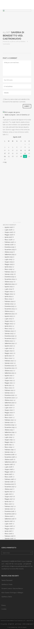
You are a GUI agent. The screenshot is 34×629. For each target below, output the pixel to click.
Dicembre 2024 (9, 276)
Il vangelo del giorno (13, 112)
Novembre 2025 (10, 249)
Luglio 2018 (8, 467)
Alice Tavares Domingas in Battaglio (12, 592)
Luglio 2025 (8, 259)
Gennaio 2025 (9, 274)
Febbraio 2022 (9, 360)
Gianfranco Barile (6, 596)
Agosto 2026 (9, 227)
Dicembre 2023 (9, 306)
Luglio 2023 (8, 318)
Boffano (23, 41)
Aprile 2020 (8, 415)
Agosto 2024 (9, 286)
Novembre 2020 (10, 398)
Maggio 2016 (9, 528)
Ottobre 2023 (9, 311)
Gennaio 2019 (9, 452)
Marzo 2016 (8, 533)
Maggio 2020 (9, 412)
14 (21, 150)
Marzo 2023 (8, 328)
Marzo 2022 (8, 358)
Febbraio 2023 (9, 331)
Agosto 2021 (8, 375)
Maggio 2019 (9, 442)
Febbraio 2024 (9, 301)
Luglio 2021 (8, 378)
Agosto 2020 (9, 405)
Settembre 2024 (9, 284)
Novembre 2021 (9, 368)
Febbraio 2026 (9, 242)
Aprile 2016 (8, 531)
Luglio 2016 (8, 523)
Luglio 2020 (8, 407)
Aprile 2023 (8, 326)
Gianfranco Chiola (6, 584)
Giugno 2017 (8, 496)
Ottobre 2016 (9, 516)
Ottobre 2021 (9, 370)
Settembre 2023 (9, 314)
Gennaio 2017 (9, 509)
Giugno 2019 (8, 440)
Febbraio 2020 (9, 420)
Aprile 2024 (8, 296)
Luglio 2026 (8, 230)
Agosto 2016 (8, 521)
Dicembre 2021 (9, 365)
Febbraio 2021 (9, 390)
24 (5, 156)
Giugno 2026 (9, 232)
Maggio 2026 (9, 235)
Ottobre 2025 (9, 252)
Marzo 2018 (8, 477)
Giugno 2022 (9, 351)
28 (21, 156)
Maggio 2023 (9, 323)
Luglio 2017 (8, 494)
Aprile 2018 (8, 474)
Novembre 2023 (10, 309)
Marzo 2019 (8, 447)
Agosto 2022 (9, 346)
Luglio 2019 (8, 437)
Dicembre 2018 (9, 454)
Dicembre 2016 (9, 511)
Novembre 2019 (9, 427)
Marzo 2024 (8, 299)
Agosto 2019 (8, 435)
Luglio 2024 (8, 289)
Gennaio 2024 (9, 304)
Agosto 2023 (9, 316)
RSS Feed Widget (17, 222)
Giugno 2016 (9, 526)
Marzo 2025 (8, 269)
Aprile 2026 (8, 237)
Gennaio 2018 (9, 482)
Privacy (3, 605)
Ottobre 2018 (9, 459)
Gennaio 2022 (9, 363)
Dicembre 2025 (9, 247)
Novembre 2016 (10, 514)
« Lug (4, 162)
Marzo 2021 (8, 388)
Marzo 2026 (8, 239)
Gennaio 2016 (9, 538)
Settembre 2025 (9, 254)
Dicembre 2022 (9, 336)
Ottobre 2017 (9, 489)
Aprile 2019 (8, 444)
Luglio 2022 (8, 348)
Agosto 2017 (8, 491)
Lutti (16, 41)
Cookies (3, 609)
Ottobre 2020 (9, 400)
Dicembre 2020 (9, 395)
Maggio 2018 (9, 472)
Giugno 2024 (9, 291)
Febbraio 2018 (9, 479)
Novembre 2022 (10, 338)
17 (4, 153)
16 (29, 150)
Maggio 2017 (8, 499)
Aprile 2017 (8, 501)
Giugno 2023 (9, 321)
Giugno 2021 (8, 380)
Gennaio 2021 (9, 393)
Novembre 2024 (10, 279)
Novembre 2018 (10, 457)
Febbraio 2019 (9, 449)
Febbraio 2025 (9, 272)
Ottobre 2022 (9, 341)
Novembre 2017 (9, 486)
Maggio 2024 (9, 294)
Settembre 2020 (10, 402)
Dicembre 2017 (9, 484)
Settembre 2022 (9, 343)
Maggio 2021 (9, 383)
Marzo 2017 (8, 504)
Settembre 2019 (9, 432)
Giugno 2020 (9, 410)
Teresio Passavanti (6, 580)
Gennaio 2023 (9, 333)
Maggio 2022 (9, 353)
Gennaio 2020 (9, 422)
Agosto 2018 (8, 464)
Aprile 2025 (8, 267)
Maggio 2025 (9, 264)
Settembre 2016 (9, 519)
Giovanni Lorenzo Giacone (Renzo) (12, 588)
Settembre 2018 (9, 462)
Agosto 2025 (8, 257)
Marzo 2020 (8, 417)
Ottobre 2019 (9, 430)
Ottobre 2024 (9, 281)
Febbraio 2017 (9, 506)
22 (25, 153)
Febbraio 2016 (9, 536)
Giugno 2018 (9, 469)
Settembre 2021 (9, 373)
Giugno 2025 (9, 262)
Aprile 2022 (8, 356)
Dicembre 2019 (9, 425)
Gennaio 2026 (9, 244)
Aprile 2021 (8, 385)
